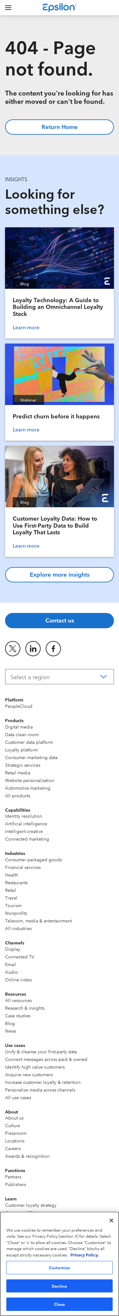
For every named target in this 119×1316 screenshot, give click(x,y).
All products (17, 795)
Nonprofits (16, 913)
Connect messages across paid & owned (46, 1059)
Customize (59, 1267)
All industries (18, 928)
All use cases (18, 1097)
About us (14, 1117)
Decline (60, 1286)
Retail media (17, 772)
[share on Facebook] (53, 648)
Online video (18, 979)
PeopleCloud (18, 706)
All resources (18, 1000)
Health (11, 874)
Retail (10, 890)
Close (59, 1304)
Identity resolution (23, 816)
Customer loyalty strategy (30, 1205)
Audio (11, 972)
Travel (11, 897)
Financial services (23, 867)
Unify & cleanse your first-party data (41, 1051)
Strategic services (22, 765)
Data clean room (22, 734)
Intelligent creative (24, 831)
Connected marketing (27, 839)
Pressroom (16, 1133)
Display (12, 949)
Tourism (13, 905)
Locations (14, 1140)
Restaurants (16, 882)
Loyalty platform (21, 749)
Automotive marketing (27, 788)
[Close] (111, 1220)
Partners (13, 1176)
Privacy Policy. (84, 1254)
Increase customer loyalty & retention (43, 1082)
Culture (12, 1125)
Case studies (17, 1015)
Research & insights (24, 1008)
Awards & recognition (27, 1156)
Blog (10, 1023)
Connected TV (19, 956)
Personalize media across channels (40, 1089)
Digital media (19, 726)
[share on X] (12, 648)
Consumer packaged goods (33, 859)
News (10, 1031)
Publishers (15, 1184)
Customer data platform (29, 742)
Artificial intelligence (26, 823)
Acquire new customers (29, 1074)
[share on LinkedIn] (33, 648)
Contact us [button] (59, 620)
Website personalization (29, 780)
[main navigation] (8, 7)
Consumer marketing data (31, 757)
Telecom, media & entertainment (38, 920)
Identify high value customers (35, 1066)
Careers (13, 1148)
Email (10, 964)
